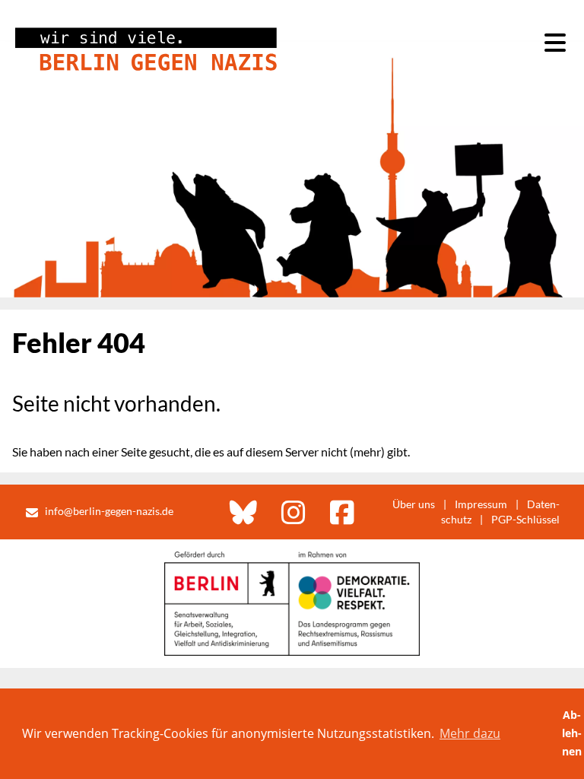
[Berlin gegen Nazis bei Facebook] (342, 512)
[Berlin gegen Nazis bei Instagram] (293, 512)
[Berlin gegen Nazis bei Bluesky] (243, 512)
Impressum (481, 504)
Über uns (413, 504)
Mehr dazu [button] (470, 733)
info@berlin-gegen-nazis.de (109, 510)
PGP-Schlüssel (525, 519)
